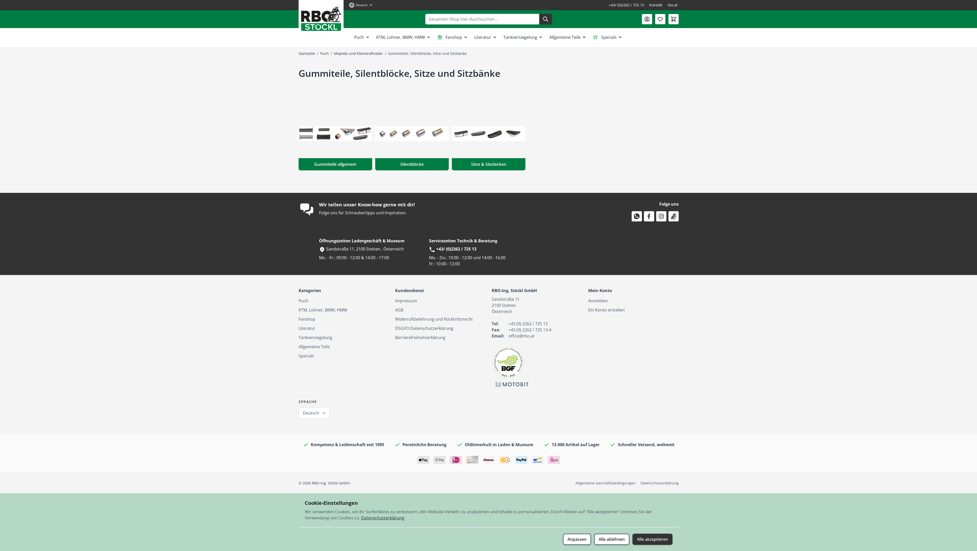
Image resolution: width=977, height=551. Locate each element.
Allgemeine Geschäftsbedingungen (605, 483)
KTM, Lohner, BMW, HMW (400, 37)
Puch (359, 37)
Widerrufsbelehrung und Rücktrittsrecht (434, 319)
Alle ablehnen (612, 539)
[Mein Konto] (647, 19)
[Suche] (545, 19)
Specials (609, 37)
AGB (399, 310)
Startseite (307, 53)
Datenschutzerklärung (660, 483)
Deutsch (311, 413)
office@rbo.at (522, 336)
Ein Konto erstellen (606, 310)
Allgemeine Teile (565, 37)
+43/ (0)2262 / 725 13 (626, 5)
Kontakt (655, 5)
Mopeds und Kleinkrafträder (358, 53)
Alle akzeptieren (652, 539)
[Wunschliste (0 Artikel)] (660, 19)
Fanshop (453, 37)
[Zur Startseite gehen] (321, 16)
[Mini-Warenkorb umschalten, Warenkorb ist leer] (673, 19)
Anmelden (598, 301)
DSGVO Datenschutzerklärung (424, 328)
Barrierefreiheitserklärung (420, 337)
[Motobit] (512, 384)
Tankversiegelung (520, 37)
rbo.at (672, 5)
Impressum (406, 301)
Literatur (482, 37)
